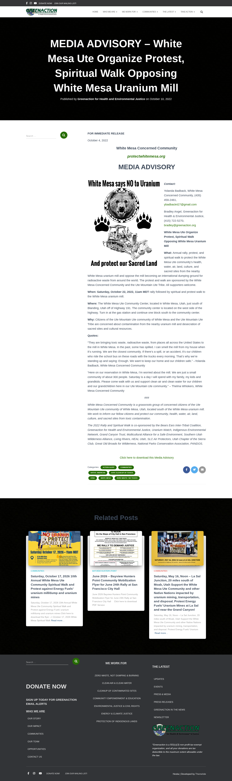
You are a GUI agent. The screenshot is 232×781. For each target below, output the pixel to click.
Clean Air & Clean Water (117, 683)
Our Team (33, 741)
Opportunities (37, 749)
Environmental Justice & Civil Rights (117, 706)
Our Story (34, 718)
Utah (93, 478)
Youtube (35, 3)
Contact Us (35, 756)
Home (95, 12)
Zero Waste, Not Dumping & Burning (117, 675)
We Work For (129, 12)
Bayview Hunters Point (104, 571)
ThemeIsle (200, 774)
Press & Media (162, 694)
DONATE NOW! (45, 3)
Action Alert (108, 467)
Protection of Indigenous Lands (116, 721)
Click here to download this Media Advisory (147, 457)
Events (158, 686)
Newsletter (161, 717)
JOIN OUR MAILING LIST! (65, 3)
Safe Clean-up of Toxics (122, 473)
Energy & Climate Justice (116, 713)
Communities (149, 12)
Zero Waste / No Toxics (127, 478)
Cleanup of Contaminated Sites (116, 691)
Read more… (58, 620)
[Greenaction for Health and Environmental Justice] (41, 12)
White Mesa (106, 478)
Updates (159, 679)
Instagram (31, 3)
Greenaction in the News (169, 709)
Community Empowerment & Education (117, 698)
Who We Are (109, 12)
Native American (98, 473)
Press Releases (163, 702)
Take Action (187, 12)
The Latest (168, 12)
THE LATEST (161, 666)
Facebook (27, 3)
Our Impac (34, 726)
